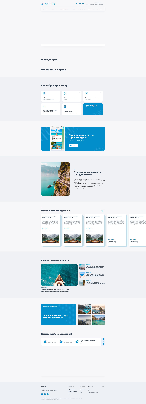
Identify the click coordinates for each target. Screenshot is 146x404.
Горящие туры (54, 9)
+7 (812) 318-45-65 (98, 3)
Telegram (74, 145)
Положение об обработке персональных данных (50, 399)
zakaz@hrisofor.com (67, 340)
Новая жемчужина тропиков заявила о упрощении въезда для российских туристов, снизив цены (95, 267)
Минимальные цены (64, 9)
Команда (90, 390)
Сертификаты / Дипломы (93, 392)
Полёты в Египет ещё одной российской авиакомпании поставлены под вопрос (55, 290)
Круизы (81, 390)
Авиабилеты (82, 389)
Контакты (99, 9)
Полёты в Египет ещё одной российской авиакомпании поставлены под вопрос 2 (95, 283)
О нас (89, 389)
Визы (81, 392)
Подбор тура (45, 9)
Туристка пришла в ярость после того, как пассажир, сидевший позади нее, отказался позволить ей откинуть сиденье (95, 275)
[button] (104, 211)
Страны (73, 9)
